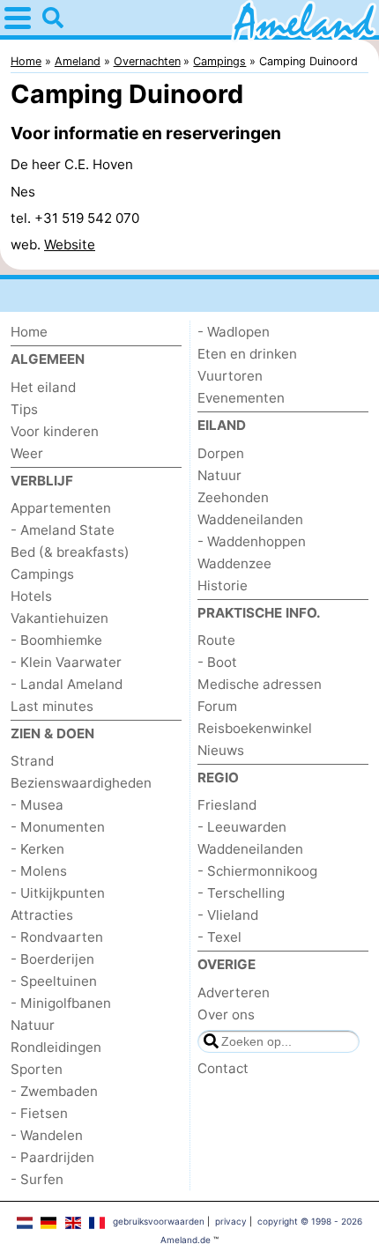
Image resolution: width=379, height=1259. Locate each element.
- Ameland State (63, 530)
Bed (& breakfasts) (70, 552)
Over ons (226, 1014)
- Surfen (37, 1179)
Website (69, 244)
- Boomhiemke (56, 640)
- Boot (217, 662)
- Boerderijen (52, 959)
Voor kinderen (55, 431)
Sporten (37, 1069)
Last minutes (52, 706)
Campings (42, 574)
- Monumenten (58, 826)
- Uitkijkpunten (58, 893)
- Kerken (37, 849)
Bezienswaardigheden (81, 782)
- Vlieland (227, 915)
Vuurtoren (230, 375)
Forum (217, 706)
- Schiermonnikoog (257, 871)
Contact (223, 1068)
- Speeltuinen (54, 981)
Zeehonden (233, 497)
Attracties (42, 915)
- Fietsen (39, 1113)
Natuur (33, 1025)
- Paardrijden (52, 1157)
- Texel (219, 937)
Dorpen (220, 453)
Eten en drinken (247, 353)
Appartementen (61, 508)
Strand (32, 760)
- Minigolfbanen (61, 1003)
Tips (24, 409)
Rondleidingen (56, 1047)
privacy (231, 1221)
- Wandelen (47, 1135)
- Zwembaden (54, 1091)
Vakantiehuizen (59, 618)
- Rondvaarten (57, 937)
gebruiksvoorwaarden (158, 1221)
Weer (27, 453)
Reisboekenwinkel (254, 728)
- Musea (37, 804)
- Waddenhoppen (251, 541)
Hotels (31, 596)
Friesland (226, 804)
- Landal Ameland (67, 684)
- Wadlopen (233, 331)
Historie (222, 585)
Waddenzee (234, 563)
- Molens (39, 871)
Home (29, 331)
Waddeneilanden (250, 519)
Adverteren (233, 992)
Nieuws (220, 750)
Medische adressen (259, 684)
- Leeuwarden (241, 826)
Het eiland (43, 387)
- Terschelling (241, 893)
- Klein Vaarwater (66, 662)
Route (216, 640)
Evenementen (241, 397)
